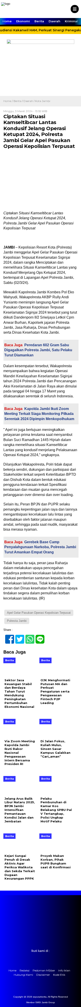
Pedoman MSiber (44, 970)
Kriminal (71, 21)
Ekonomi (23, 21)
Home (7, 21)
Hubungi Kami (23, 974)
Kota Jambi (42, 101)
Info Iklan (64, 970)
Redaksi (24, 970)
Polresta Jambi (17, 620)
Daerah (54, 21)
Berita (39, 21)
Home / (8, 101)
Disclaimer (43, 974)
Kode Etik (59, 974)
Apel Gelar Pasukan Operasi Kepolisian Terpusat (39, 612)
